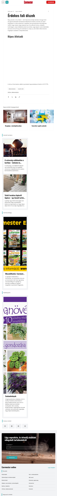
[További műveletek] (51, 9)
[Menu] (3, 2)
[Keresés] (6, 2)
